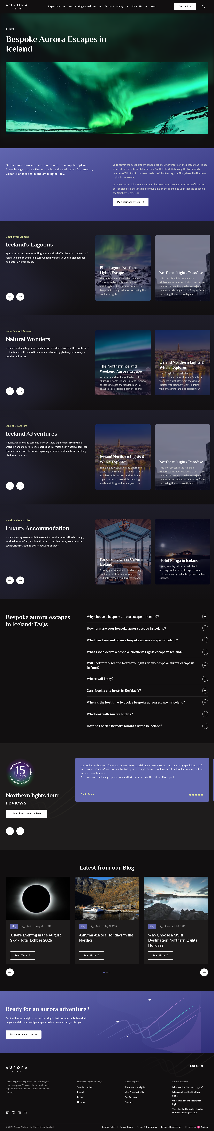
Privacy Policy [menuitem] (108, 1127)
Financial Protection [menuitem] (171, 1127)
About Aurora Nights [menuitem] (135, 1087)
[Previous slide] (10, 297)
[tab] (104, 972)
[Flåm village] (107, 898)
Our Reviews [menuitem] (131, 1097)
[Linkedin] (7, 1113)
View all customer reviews (26, 813)
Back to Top (197, 1066)
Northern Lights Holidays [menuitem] (82, 6)
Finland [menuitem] (80, 1097)
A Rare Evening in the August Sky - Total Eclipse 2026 (35, 937)
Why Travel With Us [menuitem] (134, 1092)
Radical (202, 1127)
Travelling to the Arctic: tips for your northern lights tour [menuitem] (188, 1111)
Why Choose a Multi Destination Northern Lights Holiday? (172, 940)
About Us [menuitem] (137, 6)
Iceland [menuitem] (80, 1092)
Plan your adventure (128, 202)
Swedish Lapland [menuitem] (85, 1087)
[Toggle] (205, 616)
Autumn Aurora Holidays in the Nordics (106, 937)
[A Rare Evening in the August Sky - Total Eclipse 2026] (38, 898)
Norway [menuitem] (81, 1102)
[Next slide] (20, 297)
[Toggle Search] (203, 6)
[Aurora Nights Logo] (16, 6)
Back (11, 29)
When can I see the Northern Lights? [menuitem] (186, 1094)
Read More (23, 956)
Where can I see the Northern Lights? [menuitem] (186, 1102)
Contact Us (185, 6)
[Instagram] (13, 1113)
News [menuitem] (154, 6)
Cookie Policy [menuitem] (126, 1127)
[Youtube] (25, 1113)
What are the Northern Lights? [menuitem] (187, 1087)
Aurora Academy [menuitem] (114, 6)
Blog (14, 926)
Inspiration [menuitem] (54, 6)
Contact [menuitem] (129, 1102)
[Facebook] (19, 1113)
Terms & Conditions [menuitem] (147, 1127)
